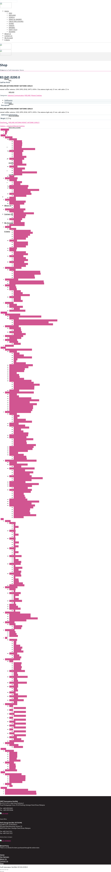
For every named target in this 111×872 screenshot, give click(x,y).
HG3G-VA (12, 725)
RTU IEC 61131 (14, 390)
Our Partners (4, 857)
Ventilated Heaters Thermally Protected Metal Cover (26, 281)
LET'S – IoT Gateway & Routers (24, 389)
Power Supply (9, 743)
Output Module (18, 651)
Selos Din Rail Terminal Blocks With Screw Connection (31, 322)
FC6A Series (13, 640)
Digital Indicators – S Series (18, 500)
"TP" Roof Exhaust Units (16, 262)
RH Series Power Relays (17, 671)
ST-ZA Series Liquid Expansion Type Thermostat (20, 794)
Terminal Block (14, 318)
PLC (6, 638)
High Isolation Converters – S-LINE (20, 490)
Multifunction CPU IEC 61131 (18, 451)
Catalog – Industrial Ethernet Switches (12, 126)
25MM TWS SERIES (15, 601)
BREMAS (3, 749)
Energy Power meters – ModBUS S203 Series (24, 501)
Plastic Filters (18, 143)
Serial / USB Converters (17, 369)
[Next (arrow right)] (3, 871)
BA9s (11, 786)
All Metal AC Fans (19, 168)
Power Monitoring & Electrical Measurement (19, 392)
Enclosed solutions (11, 770)
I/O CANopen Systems (16, 455)
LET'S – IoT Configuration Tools (24, 387)
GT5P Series (18, 667)
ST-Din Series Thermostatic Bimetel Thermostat (20, 792)
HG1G (11, 706)
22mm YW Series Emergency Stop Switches (23, 618)
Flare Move (17, 330)
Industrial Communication (16, 95)
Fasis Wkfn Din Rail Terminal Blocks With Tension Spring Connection (35, 320)
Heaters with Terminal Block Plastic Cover (27, 274)
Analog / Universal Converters (23, 472)
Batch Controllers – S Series (18, 464)
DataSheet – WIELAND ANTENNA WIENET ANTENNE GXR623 (19, 122)
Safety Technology (11, 340)
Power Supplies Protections (23, 480)
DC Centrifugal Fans (20, 157)
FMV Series (13, 759)
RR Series (12, 692)
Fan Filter (8, 227)
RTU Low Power (14, 377)
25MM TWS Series (15, 556)
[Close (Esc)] (7, 869)
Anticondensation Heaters (13, 268)
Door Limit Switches (15, 219)
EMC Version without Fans (22, 235)
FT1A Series (13, 653)
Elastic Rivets (18, 141)
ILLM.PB (16, 542)
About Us (3, 859)
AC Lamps (17, 205)
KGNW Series (13, 636)
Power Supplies (19, 355)
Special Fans (13, 166)
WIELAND (27, 95)
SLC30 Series (13, 607)
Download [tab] (8, 103)
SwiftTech (4, 788)
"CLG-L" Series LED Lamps (17, 202)
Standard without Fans (21, 237)
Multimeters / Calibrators (17, 482)
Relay (15, 673)
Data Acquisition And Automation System (18, 412)
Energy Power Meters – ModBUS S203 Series (24, 400)
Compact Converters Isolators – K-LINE (22, 468)
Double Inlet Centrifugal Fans (18, 186)
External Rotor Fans (11, 178)
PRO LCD (16, 655)
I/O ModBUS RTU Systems (17, 437)
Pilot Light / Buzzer (11, 587)
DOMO (3, 772)
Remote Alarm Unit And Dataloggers (21, 365)
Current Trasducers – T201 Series (20, 503)
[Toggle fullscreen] (3, 869)
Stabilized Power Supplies (22, 492)
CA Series (12, 764)
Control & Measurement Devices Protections (28, 478)
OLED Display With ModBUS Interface (21, 447)
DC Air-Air (17, 309)
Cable (15, 359)
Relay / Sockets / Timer (12, 659)
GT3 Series (17, 665)
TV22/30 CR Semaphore (17, 780)
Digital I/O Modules (20, 441)
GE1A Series (18, 663)
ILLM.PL (16, 599)
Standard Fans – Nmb (16, 151)
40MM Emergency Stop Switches (20, 614)
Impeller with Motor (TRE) (22, 192)
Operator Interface (11, 704)
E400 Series (13, 757)
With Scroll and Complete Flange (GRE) (26, 190)
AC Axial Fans (18, 153)
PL (14, 529)
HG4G (11, 729)
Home (2, 855)
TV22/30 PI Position (15, 782)
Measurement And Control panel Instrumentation (21, 461)
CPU (15, 642)
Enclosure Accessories (16, 211)
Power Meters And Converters (23, 439)
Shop (2, 863)
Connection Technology (12, 315)
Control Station (10, 630)
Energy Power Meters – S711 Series (21, 408)
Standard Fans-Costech (16, 159)
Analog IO (17, 646)
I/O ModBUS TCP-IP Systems (18, 435)
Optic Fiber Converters (16, 379)
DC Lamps (17, 207)
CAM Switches (9, 762)
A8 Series (12, 548)
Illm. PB (16, 527)
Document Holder (19, 217)
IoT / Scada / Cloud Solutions (18, 367)
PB (14, 525)
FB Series (12, 632)
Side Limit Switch (19, 223)
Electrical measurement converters (25, 515)
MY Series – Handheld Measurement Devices (24, 484)
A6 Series (12, 538)
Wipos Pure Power (20, 334)
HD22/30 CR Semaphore (17, 778)
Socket (16, 675)
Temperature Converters (22, 474)
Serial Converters (19, 470)
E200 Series (13, 753)
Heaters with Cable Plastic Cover (24, 278)
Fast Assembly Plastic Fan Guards (24, 149)
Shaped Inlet (18, 182)
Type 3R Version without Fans (23, 233)
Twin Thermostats (15, 297)
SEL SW (16, 546)
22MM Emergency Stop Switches (20, 616)
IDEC (2, 519)
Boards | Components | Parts (23, 357)
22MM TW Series (15, 564)
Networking (13, 373)
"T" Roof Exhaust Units (16, 256)
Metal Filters (18, 147)
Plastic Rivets (18, 145)
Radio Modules (14, 375)
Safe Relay (17, 344)
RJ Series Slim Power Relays (18, 677)
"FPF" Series (13, 241)
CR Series (12, 768)
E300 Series (13, 755)
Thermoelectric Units (16, 307)
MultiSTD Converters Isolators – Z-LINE (22, 505)
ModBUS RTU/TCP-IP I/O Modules (25, 445)
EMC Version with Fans (21, 244)
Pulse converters (19, 496)
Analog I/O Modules (20, 443)
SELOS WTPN (9, 346)
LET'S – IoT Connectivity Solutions (20, 381)
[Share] (5, 869)
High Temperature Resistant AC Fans (25, 172)
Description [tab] (8, 100)
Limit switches (9, 751)
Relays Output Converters (22, 513)
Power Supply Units (15, 332)
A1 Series (12, 523)
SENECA (3, 348)
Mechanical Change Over (22, 295)
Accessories (13, 139)
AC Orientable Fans (20, 215)
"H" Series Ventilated (11, 279)
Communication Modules (17, 426)
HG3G (11, 718)
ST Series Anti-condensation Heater (16, 790)
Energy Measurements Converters (20, 398)
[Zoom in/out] (1, 869)
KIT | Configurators (20, 363)
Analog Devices (19, 494)
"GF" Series (12, 250)
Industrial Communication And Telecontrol (18, 350)
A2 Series (12, 531)
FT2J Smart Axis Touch (16, 741)
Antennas (17, 353)
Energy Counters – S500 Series (19, 402)
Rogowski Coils (14, 396)
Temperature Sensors (21, 488)
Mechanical (17, 221)
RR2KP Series (13, 687)
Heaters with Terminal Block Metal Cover (27, 272)
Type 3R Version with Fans (22, 231)
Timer (11, 661)
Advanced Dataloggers (16, 371)
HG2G (11, 710)
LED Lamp (8, 784)
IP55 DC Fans (18, 174)
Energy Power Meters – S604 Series (21, 406)
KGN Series (13, 634)
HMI (15, 644)
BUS (15, 361)
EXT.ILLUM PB (18, 583)
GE (6, 133)
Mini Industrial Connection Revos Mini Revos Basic (25, 316)
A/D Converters (19, 517)
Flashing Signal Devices (17, 225)
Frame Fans (8, 137)
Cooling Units (9, 303)
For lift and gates (14, 761)
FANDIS (3, 135)
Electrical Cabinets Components (15, 209)
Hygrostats (12, 287)
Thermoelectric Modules (17, 311)
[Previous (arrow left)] (1, 871)
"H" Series (12, 270)
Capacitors (17, 184)
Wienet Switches (36, 95)
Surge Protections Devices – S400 (20, 476)
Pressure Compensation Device (24, 213)
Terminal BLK (18, 626)
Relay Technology (15, 328)
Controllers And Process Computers (21, 449)
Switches (8, 521)
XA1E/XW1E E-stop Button (17, 620)
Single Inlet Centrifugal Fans (18, 188)
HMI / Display (13, 453)
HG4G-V (12, 733)
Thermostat (13, 289)
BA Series (12, 624)
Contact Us (4, 861)
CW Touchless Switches (16, 585)
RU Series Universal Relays (18, 696)
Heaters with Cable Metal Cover (24, 276)
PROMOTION (5, 129)
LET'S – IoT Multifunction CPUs (24, 383)
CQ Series (12, 766)
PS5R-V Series (18, 747)
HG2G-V (12, 714)
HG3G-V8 (12, 722)
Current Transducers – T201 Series (20, 410)
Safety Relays (13, 342)
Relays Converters (19, 498)
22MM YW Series (15, 574)
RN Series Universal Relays (18, 683)
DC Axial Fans (18, 155)
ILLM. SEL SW (18, 568)
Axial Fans (12, 198)
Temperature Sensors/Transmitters (20, 486)
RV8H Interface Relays (16, 700)
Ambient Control (10, 285)
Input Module (18, 648)
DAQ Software (14, 424)
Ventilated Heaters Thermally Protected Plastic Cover (26, 283)
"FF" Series (12, 229)
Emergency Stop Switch (12, 613)
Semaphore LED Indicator (13, 774)
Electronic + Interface (12, 326)
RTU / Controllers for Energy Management (23, 404)
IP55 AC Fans (18, 170)
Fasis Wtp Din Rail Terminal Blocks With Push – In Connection (33, 324)
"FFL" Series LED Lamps (16, 204)
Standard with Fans (20, 239)
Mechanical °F (18, 293)
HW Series (12, 605)
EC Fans (11, 176)
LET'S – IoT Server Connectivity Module (27, 385)
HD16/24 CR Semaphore (17, 776)
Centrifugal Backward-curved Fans (20, 194)
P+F (6, 131)
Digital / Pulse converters (22, 509)
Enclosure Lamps (10, 200)
